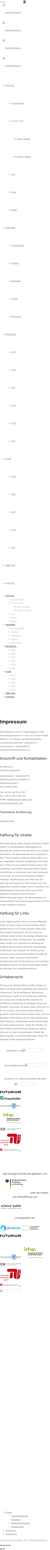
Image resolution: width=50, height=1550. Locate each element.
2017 (13, 387)
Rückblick (11, 334)
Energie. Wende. (24, 156)
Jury (13, 174)
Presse (9, 1512)
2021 (13, 441)
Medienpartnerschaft (20, 1523)
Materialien (16, 281)
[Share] (4, 1545)
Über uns (10, 565)
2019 (13, 423)
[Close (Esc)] (1, 1545)
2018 (13, 405)
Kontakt (10, 583)
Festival (10, 85)
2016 (13, 370)
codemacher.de (7, 821)
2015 (13, 352)
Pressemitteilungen (19, 1516)
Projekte (15, 263)
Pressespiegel (17, 1527)
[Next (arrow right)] (4, 1548)
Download (15, 1519)
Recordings (16, 316)
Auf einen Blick (17, 103)
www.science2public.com (11, 803)
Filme (13, 192)
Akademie (10, 227)
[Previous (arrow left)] (1, 1548)
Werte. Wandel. (23, 139)
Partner (14, 299)
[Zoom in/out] (9, 1545)
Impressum (11, 1530)
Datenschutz (11, 1534)
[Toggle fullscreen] (7, 1545)
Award (14, 210)
